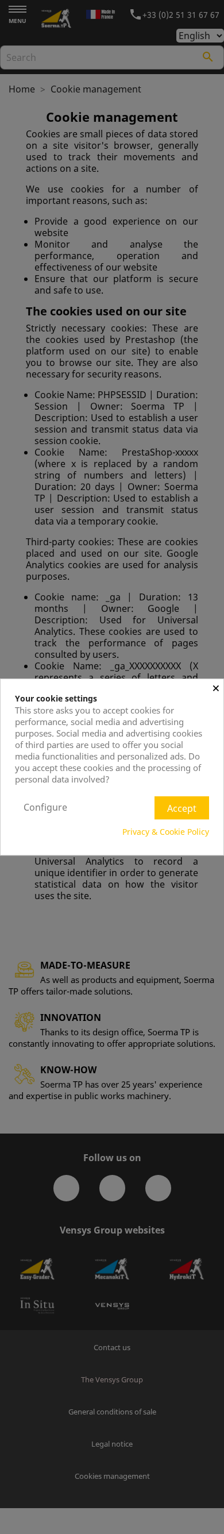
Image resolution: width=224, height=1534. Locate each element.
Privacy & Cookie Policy (165, 831)
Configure (45, 807)
